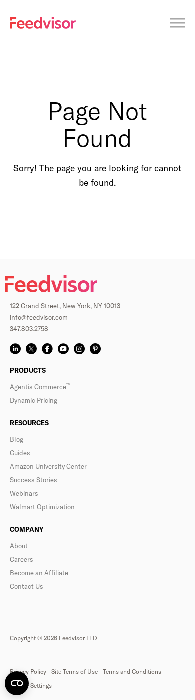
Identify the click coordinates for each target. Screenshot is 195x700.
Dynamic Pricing (34, 400)
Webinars (24, 493)
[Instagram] (79, 348)
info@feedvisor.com (39, 317)
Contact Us (27, 586)
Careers (22, 559)
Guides (20, 453)
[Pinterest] (95, 348)
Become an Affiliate (39, 573)
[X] (31, 348)
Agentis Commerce (40, 387)
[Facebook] (47, 348)
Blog (17, 439)
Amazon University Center (48, 466)
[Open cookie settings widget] (17, 683)
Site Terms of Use (75, 671)
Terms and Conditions (132, 671)
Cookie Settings (31, 685)
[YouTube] (63, 348)
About (19, 546)
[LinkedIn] (15, 348)
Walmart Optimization (42, 507)
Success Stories (34, 480)
